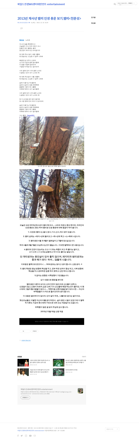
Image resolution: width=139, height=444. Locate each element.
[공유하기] (26, 331)
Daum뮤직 (30, 115)
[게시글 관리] (28, 331)
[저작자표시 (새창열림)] (39, 331)
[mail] (35, 436)
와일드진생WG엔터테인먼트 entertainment (41, 4)
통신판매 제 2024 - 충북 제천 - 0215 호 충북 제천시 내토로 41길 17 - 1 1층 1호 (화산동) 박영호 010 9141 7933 (46, 428)
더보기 (84, 356)
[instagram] (26, 436)
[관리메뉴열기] (135, 3)
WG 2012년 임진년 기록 (23, 23)
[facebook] (18, 436)
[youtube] (30, 436)
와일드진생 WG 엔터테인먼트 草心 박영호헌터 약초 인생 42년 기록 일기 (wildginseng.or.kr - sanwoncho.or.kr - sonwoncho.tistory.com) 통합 (46, 393)
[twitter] (22, 436)
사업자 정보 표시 (26, 340)
